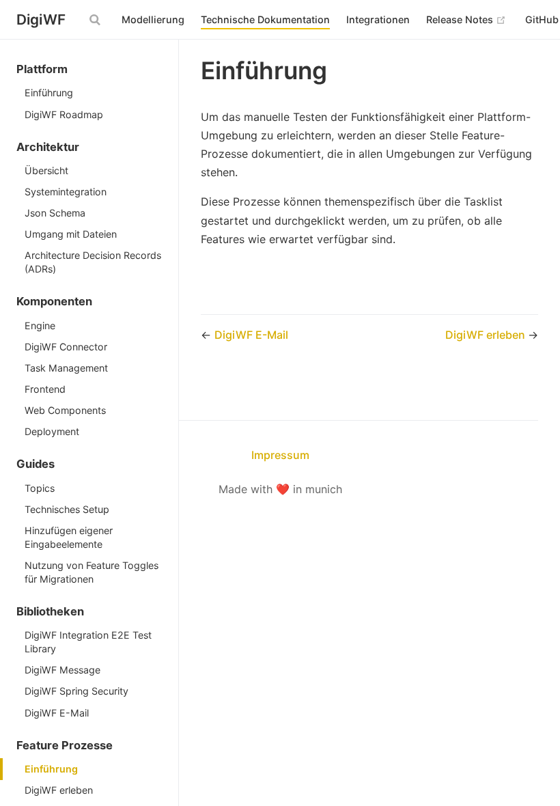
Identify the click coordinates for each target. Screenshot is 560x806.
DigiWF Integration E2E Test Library (88, 641)
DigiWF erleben (59, 790)
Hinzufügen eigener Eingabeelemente (69, 537)
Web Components (65, 410)
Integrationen (378, 19)
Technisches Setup (67, 509)
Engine (40, 325)
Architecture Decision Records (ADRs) (93, 262)
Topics (40, 488)
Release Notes (466, 19)
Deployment (52, 431)
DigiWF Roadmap (64, 114)
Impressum (280, 455)
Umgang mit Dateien (71, 234)
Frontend (45, 389)
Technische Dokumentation (265, 19)
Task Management (66, 368)
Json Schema (55, 213)
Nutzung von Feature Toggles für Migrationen (91, 572)
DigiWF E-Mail (57, 713)
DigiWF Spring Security (76, 691)
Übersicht (46, 170)
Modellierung (153, 19)
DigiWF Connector (66, 346)
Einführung (49, 92)
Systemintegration (66, 191)
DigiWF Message (62, 670)
